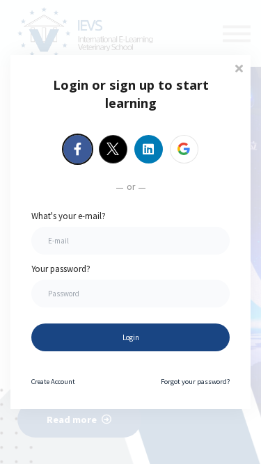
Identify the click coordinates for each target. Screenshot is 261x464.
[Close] (239, 67)
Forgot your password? (195, 381)
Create (53, 381)
